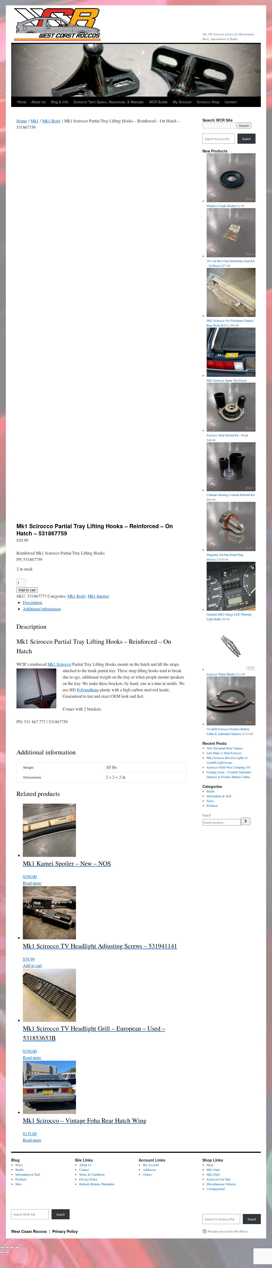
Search (246, 139)
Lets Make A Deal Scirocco (224, 753)
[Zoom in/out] (2, 1247)
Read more (32, 883)
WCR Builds (158, 101)
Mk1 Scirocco (59, 664)
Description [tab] (32, 602)
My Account (182, 101)
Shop (210, 1165)
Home (21, 101)
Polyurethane (88, 689)
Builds (211, 791)
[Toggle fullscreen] (7, 1247)
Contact (231, 101)
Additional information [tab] (42, 609)
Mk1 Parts (213, 1169)
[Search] (245, 821)
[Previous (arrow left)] (2, 1252)
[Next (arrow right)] (7, 1252)
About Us (38, 101)
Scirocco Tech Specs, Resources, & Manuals (109, 101)
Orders (147, 1174)
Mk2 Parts (213, 1174)
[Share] (12, 1247)
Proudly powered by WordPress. (228, 1231)
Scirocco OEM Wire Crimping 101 (229, 767)
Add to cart (27, 590)
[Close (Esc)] (17, 1247)
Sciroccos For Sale (218, 1179)
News (210, 801)
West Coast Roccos (29, 1231)
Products (212, 805)
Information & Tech (219, 796)
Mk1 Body (51, 120)
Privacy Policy (88, 1179)
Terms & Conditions (92, 1174)
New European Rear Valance (225, 748)
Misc (18, 1184)
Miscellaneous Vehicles (221, 1184)
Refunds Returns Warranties (96, 1184)
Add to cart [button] (32, 965)
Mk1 (35, 120)
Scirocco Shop (208, 101)
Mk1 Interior (98, 596)
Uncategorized (216, 1189)
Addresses (149, 1169)
